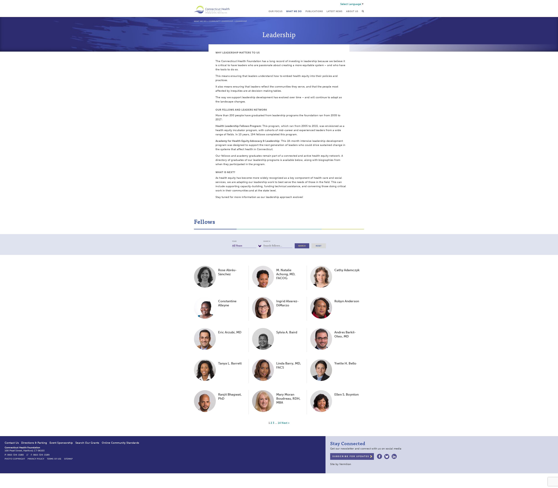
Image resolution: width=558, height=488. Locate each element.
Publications (314, 11)
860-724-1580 (15, 454)
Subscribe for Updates (350, 456)
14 (279, 422)
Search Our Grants (87, 442)
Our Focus (275, 11)
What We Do (294, 11)
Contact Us (12, 442)
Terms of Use (54, 459)
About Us (352, 11)
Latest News (334, 11)
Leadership (241, 21)
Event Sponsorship (61, 442)
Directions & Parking (34, 442)
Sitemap (68, 459)
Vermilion (345, 464)
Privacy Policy (36, 459)
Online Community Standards (120, 442)
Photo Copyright (15, 459)
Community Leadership (221, 21)
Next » (285, 422)
